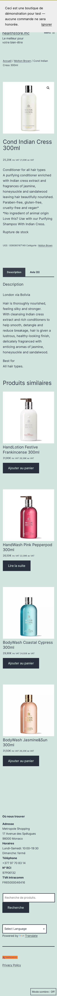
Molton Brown (22, 60)
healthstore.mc (15, 33)
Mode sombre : (41, 991)
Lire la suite (16, 566)
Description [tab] (14, 272)
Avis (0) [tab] (35, 272)
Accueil (7, 60)
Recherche (16, 908)
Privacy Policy (11, 965)
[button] (48, 88)
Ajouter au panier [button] (21, 468)
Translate (31, 935)
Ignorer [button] (46, 24)
